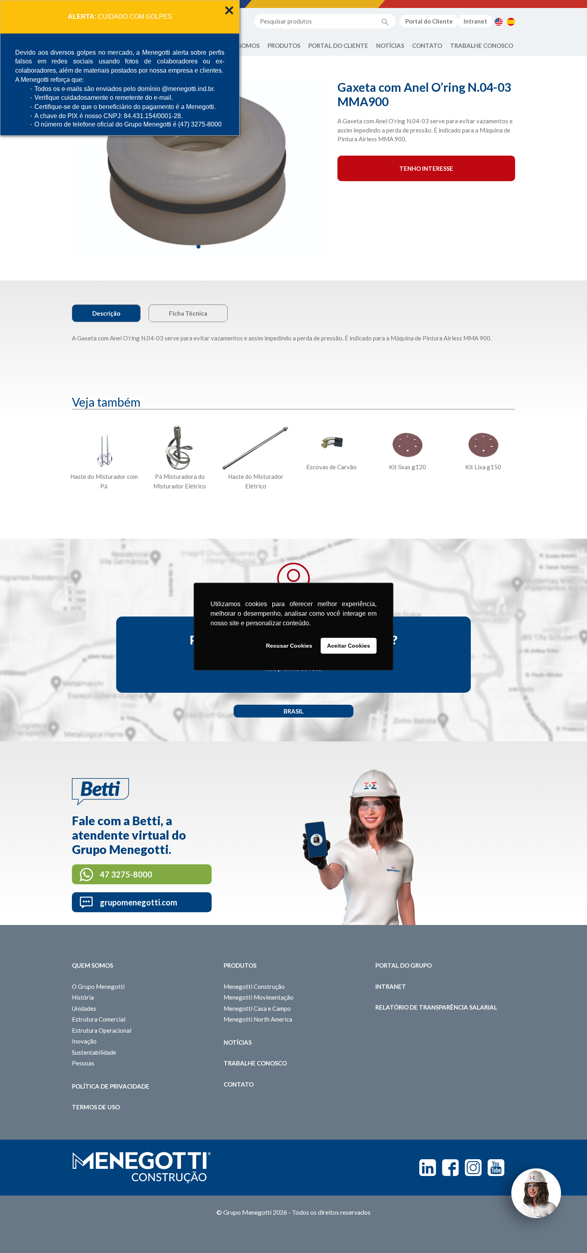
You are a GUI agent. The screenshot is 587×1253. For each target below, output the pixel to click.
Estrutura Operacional (101, 1030)
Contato (427, 45)
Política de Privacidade (110, 1086)
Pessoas (83, 1063)
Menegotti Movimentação (259, 997)
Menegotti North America (258, 1019)
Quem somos (92, 965)
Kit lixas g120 (407, 466)
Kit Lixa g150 (483, 466)
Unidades (84, 1008)
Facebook (450, 1167)
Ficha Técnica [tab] (188, 313)
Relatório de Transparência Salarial (436, 1007)
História (83, 997)
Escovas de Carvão (331, 466)
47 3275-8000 (126, 874)
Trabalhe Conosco (481, 45)
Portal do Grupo (403, 965)
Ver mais (104, 505)
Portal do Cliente (429, 21)
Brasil (293, 711)
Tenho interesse (426, 168)
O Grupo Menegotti (98, 986)
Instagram (473, 1167)
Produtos (284, 45)
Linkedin (427, 1167)
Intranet (475, 21)
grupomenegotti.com (138, 902)
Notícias (390, 45)
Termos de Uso (96, 1107)
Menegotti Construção (254, 986)
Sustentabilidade (94, 1052)
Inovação (84, 1041)
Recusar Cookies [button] (289, 645)
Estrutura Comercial (98, 1019)
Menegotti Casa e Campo (257, 1008)
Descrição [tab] (106, 313)
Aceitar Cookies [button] (348, 645)
